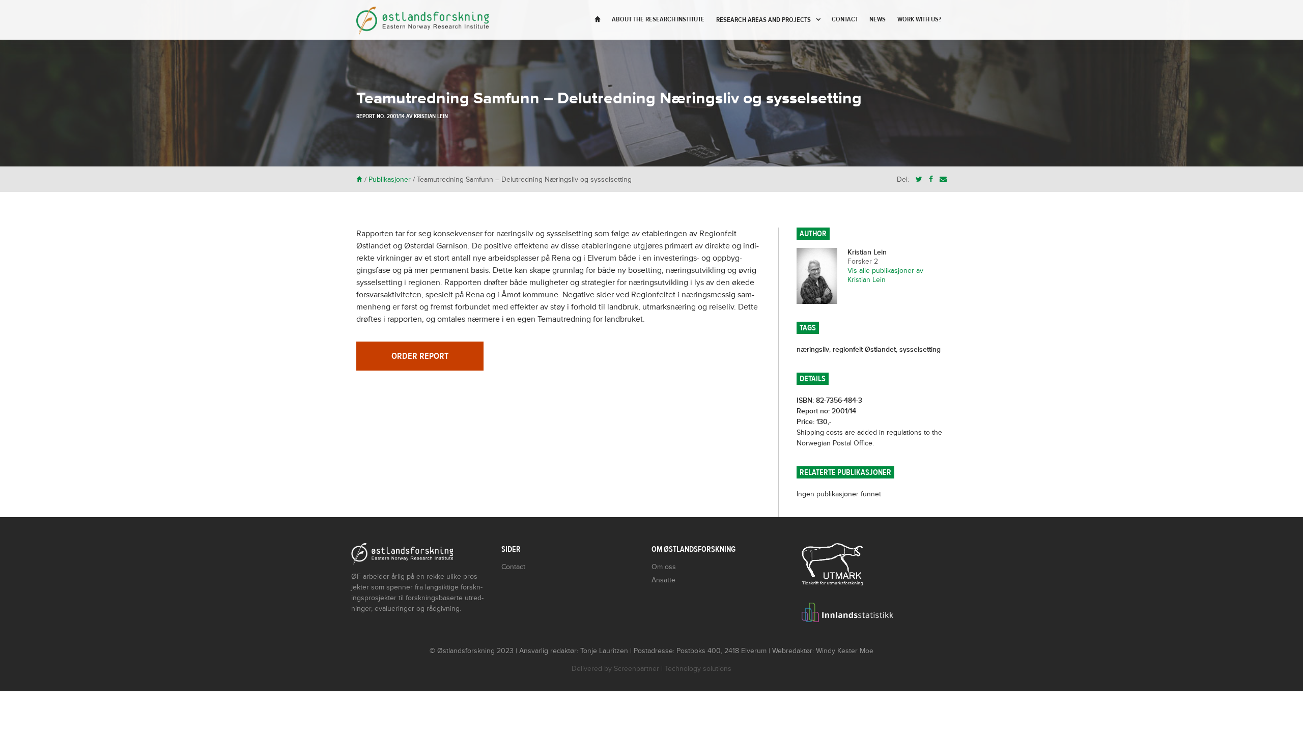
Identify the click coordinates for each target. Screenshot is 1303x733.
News (877, 19)
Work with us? (919, 19)
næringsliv (813, 349)
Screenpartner (636, 668)
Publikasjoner (390, 179)
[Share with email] (943, 179)
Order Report (419, 356)
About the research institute (658, 19)
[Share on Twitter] (919, 179)
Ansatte (663, 580)
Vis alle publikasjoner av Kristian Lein (885, 275)
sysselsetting (920, 349)
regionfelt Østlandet (864, 349)
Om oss (664, 566)
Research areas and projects (763, 19)
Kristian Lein (431, 116)
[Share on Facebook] (931, 179)
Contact (845, 19)
